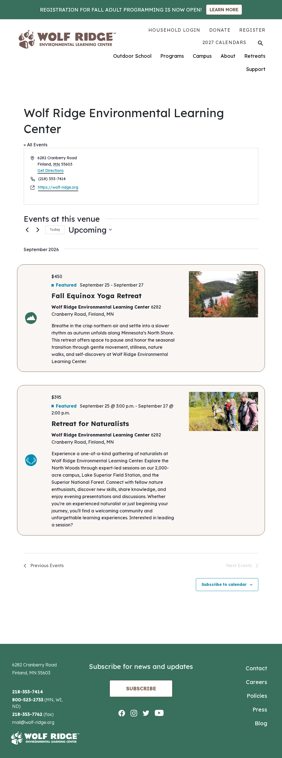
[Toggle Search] (260, 43)
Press (260, 709)
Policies (257, 695)
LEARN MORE (224, 9)
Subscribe (141, 688)
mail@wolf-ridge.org (33, 722)
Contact (256, 668)
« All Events (35, 144)
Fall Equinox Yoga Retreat (96, 296)
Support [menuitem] (255, 69)
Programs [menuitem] (172, 56)
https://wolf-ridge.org (58, 187)
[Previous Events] (27, 229)
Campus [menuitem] (202, 56)
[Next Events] (37, 229)
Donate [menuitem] (220, 30)
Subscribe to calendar (224, 584)
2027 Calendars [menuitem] (224, 42)
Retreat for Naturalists (90, 423)
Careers (256, 682)
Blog (261, 723)
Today (55, 229)
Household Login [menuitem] (174, 30)
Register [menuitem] (252, 30)
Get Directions (50, 170)
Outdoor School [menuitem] (132, 56)
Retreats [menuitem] (254, 56)
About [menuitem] (228, 56)
